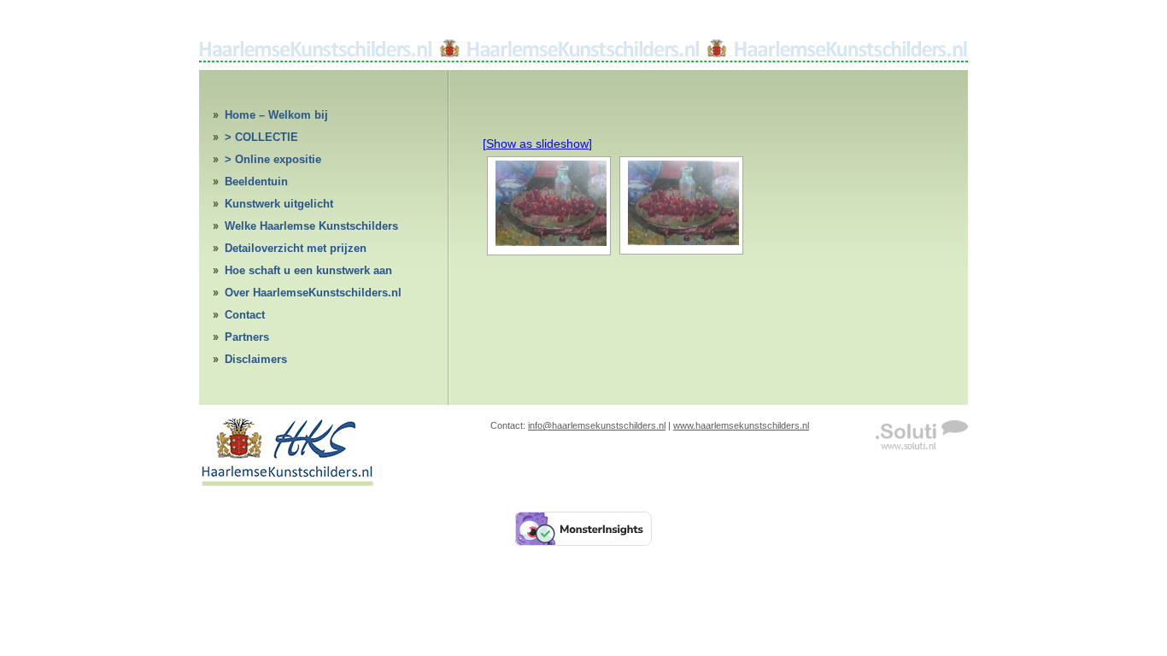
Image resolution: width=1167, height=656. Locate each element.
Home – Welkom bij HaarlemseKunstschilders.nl (299, 117)
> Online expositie (273, 159)
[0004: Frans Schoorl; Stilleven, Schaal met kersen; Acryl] (549, 203)
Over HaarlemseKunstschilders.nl (313, 292)
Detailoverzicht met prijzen (296, 248)
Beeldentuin (256, 181)
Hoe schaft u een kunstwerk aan (308, 270)
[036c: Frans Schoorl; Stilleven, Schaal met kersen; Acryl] (681, 203)
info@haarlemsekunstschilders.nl (597, 425)
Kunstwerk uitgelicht (279, 203)
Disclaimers (256, 359)
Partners (247, 337)
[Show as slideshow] (537, 143)
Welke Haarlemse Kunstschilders (311, 226)
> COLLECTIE (261, 137)
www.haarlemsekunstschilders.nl (741, 425)
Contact (245, 314)
